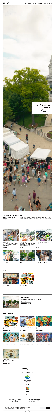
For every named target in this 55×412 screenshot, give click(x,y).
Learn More (38, 247)
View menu (21, 247)
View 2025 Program (23, 330)
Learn (45, 3)
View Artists (5, 247)
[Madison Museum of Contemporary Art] (6, 3)
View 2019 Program (6, 363)
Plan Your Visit (40, 3)
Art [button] (25, 3)
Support (48, 3)
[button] (51, 3)
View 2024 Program (39, 330)
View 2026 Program (6, 330)
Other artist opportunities (26, 303)
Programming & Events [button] (32, 3)
